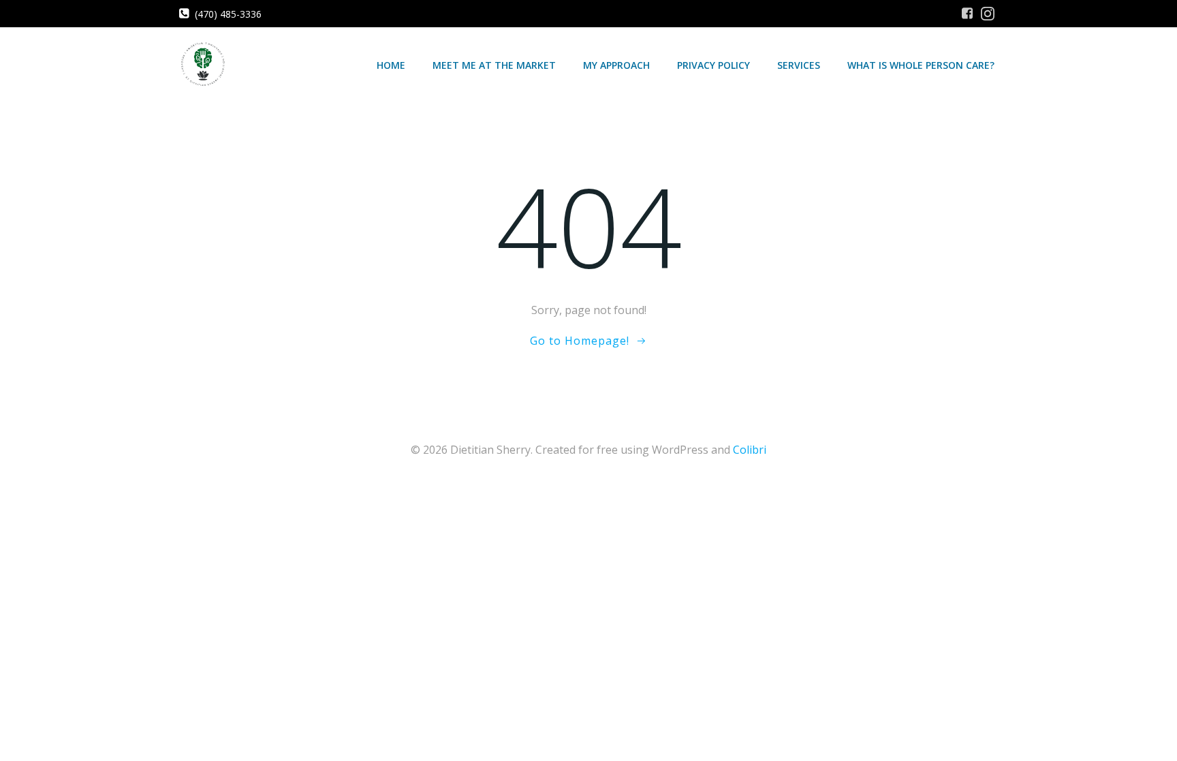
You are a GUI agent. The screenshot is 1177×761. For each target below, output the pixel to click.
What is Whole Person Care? (920, 65)
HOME (391, 65)
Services (798, 65)
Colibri (749, 449)
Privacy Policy (713, 65)
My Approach (616, 65)
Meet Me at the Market (494, 65)
